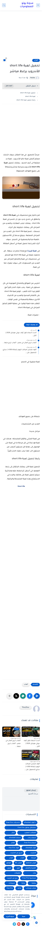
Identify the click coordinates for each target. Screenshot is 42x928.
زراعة (23, 883)
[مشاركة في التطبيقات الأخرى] (9, 696)
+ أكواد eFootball (30, 822)
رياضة (34, 883)
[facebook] (32, 905)
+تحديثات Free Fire (13, 822)
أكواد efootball (31, 848)
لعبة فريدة (32, 251)
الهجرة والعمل (30, 868)
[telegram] (14, 924)
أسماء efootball (15, 838)
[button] (29, 696)
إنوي (18, 868)
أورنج (9, 868)
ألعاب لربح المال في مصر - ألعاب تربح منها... (19, 343)
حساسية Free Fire (29, 878)
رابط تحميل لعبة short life (25, 100)
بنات (34, 873)
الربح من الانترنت (16, 853)
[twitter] (23, 924)
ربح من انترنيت (12, 878)
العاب (11, 858)
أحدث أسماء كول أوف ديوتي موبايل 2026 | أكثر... (20, 334)
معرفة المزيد (10, 916)
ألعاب (36, 60)
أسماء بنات (32, 838)
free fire (10, 888)
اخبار (13, 833)
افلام (13, 843)
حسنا (23, 916)
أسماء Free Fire (30, 843)
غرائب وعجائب (31, 888)
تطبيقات (17, 873)
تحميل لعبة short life (27, 93)
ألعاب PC (18, 863)
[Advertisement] (21, 36)
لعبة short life (30, 96)
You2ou (32, 78)
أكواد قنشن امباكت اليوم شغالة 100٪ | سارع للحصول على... (19, 351)
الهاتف (8, 863)
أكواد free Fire (14, 848)
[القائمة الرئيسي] (38, 5)
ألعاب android (31, 863)
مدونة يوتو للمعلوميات (26, 5)
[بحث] (4, 5)
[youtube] (18, 924)
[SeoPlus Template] (34, 917)
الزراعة (33, 858)
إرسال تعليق (31, 790)
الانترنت (33, 853)
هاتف (19, 888)
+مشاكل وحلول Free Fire (27, 827)
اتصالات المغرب (30, 833)
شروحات (12, 883)
